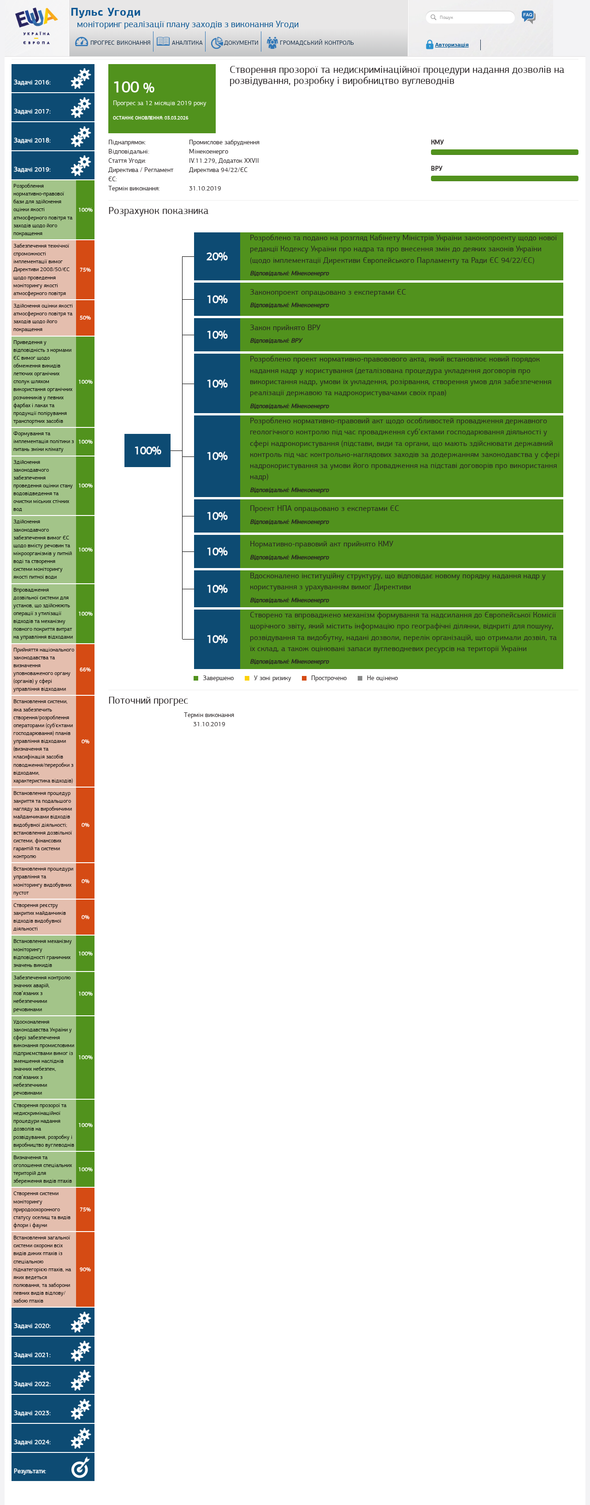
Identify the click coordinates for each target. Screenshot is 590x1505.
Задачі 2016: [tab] (32, 82)
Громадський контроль (317, 43)
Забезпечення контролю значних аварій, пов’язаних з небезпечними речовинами (53, 993)
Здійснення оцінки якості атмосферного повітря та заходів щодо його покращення (52, 317)
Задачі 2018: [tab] (32, 140)
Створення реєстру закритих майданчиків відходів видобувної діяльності (51, 916)
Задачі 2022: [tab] (32, 1384)
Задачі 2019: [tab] (32, 169)
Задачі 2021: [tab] (32, 1355)
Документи (241, 43)
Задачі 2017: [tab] (32, 111)
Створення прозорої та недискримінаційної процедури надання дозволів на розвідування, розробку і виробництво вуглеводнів (53, 1125)
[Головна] (37, 24)
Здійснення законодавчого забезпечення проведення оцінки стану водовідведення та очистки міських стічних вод (53, 485)
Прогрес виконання (120, 43)
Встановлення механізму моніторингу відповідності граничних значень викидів (53, 952)
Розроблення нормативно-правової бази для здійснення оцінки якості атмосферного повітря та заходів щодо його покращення (53, 209)
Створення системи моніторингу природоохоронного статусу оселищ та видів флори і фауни (52, 1209)
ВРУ (436, 168)
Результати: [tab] (30, 1471)
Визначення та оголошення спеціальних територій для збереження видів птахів (53, 1169)
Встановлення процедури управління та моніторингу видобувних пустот (51, 880)
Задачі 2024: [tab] (32, 1442)
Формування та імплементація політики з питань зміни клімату (53, 441)
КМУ (437, 142)
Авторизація (452, 44)
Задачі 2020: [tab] (32, 1326)
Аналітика (187, 43)
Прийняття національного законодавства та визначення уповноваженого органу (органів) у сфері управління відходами (52, 669)
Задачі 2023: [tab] (32, 1413)
